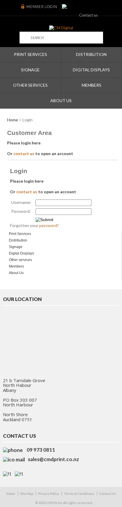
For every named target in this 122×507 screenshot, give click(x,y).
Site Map (26, 493)
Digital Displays (91, 69)
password (48, 225)
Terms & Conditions (79, 493)
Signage (30, 69)
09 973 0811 (40, 450)
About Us (61, 100)
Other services (30, 85)
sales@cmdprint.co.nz (53, 459)
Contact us (88, 15)
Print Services (30, 54)
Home (12, 119)
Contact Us (107, 493)
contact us (23, 153)
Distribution (91, 54)
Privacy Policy (48, 493)
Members (91, 85)
